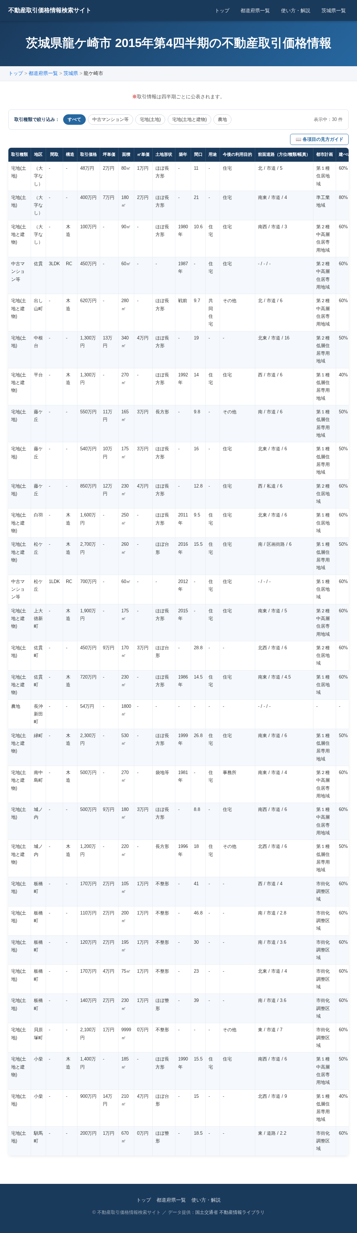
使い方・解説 (295, 10)
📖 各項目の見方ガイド (319, 139)
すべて (74, 119)
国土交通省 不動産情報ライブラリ (230, 1212)
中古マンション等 (110, 119)
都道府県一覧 (255, 10)
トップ (222, 10)
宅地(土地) (150, 119)
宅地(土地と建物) (189, 119)
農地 (222, 119)
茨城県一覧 (333, 10)
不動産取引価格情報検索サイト (49, 10)
